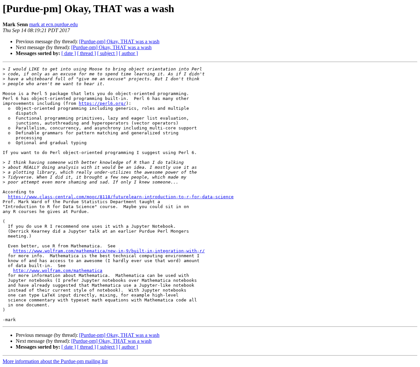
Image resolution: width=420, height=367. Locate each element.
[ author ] (128, 53)
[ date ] (68, 53)
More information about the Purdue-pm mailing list (55, 361)
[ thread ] (86, 53)
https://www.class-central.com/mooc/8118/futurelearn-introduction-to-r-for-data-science (121, 196)
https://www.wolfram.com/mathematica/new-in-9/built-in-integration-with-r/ (109, 250)
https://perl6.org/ (102, 103)
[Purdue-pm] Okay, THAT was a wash (119, 41)
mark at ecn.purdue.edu (53, 24)
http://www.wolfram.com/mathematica (57, 270)
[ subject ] (107, 53)
